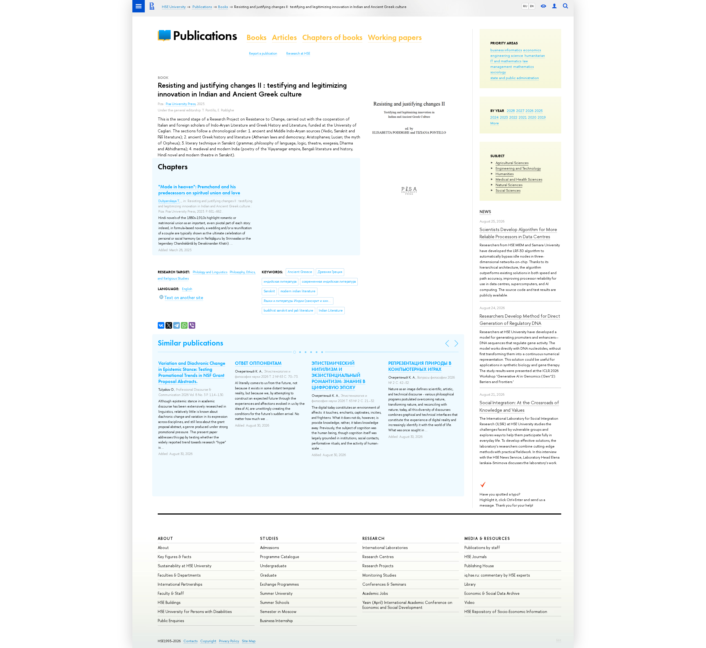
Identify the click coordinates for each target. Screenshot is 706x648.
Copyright (208, 641)
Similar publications (190, 343)
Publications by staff (482, 547)
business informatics (506, 49)
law (525, 60)
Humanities (505, 173)
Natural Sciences (509, 184)
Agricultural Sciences (512, 162)
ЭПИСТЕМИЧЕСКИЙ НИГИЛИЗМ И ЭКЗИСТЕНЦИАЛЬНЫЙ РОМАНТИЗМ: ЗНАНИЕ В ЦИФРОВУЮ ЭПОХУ (338, 375)
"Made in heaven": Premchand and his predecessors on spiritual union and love (199, 190)
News (485, 212)
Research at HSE (298, 53)
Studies (269, 538)
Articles (284, 37)
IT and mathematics (505, 60)
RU (525, 6)
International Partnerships (180, 584)
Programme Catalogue (279, 556)
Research (373, 538)
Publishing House (479, 565)
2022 (513, 117)
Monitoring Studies (379, 575)
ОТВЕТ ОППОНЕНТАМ (258, 363)
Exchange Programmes (279, 584)
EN (532, 6)
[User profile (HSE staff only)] (554, 6)
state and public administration (514, 77)
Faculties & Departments (179, 575)
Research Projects (377, 565)
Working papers (395, 37)
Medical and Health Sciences (519, 179)
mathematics (523, 66)
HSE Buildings (169, 602)
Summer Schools (274, 602)
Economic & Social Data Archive (492, 593)
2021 (523, 117)
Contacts (190, 641)
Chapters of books (332, 37)
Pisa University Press (181, 104)
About (165, 538)
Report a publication (263, 53)
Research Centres (378, 556)
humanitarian (535, 55)
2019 (542, 117)
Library (470, 584)
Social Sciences (508, 190)
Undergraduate (273, 565)
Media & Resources (487, 538)
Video (469, 602)
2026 (529, 110)
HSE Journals (475, 556)
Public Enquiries (171, 620)
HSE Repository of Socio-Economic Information (505, 611)
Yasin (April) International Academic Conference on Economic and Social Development (407, 605)
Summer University (276, 593)
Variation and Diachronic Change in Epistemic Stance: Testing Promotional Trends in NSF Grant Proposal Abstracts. (191, 372)
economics (532, 49)
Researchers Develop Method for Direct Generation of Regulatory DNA (520, 319)
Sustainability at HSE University (185, 565)
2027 (520, 110)
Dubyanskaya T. (169, 201)
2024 (494, 117)
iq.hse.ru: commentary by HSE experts (497, 575)
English (187, 289)
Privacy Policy (229, 641)
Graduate (268, 575)
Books (256, 37)
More (494, 123)
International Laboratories (385, 547)
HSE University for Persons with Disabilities (195, 611)
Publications (205, 35)
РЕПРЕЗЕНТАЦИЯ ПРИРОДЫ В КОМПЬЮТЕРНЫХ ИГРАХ (419, 366)
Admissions (269, 547)
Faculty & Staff (171, 593)
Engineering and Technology (518, 168)
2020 (532, 117)
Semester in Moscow (278, 611)
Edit (558, 640)
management (501, 66)
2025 (539, 110)
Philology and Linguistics (210, 272)
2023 (504, 117)
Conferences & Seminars (384, 584)
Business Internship (276, 620)
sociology (498, 71)
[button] (294, 352)
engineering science (506, 55)
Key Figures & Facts (174, 556)
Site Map (249, 641)
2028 (511, 110)
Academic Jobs (375, 593)
